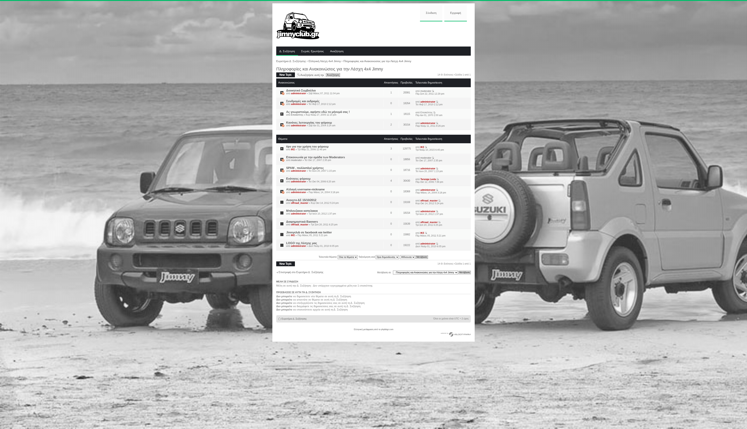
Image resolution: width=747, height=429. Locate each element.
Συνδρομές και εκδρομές (303, 101)
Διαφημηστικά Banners (302, 221)
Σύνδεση (431, 13)
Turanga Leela (428, 179)
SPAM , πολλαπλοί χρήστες (305, 168)
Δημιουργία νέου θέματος (285, 74)
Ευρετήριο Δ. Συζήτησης (291, 61)
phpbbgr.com (387, 329)
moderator (425, 91)
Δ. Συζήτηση (287, 51)
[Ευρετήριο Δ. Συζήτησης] (300, 25)
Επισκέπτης (297, 114)
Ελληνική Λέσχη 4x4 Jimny (325, 61)
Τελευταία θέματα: (328, 257)
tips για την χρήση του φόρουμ (307, 146)
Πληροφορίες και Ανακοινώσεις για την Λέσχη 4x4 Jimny (377, 61)
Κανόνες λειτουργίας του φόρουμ (309, 122)
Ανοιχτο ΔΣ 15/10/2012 (301, 200)
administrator (298, 93)
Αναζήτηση (337, 51)
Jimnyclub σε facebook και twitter (309, 232)
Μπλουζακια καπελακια (302, 210)
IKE (293, 149)
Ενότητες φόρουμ (298, 178)
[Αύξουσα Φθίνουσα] (414, 257)
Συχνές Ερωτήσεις (312, 51)
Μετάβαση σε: (384, 272)
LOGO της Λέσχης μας (301, 243)
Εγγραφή (455, 13)
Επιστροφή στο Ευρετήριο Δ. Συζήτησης (301, 272)
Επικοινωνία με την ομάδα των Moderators (315, 157)
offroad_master (299, 203)
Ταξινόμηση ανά (367, 257)
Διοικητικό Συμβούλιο (301, 90)
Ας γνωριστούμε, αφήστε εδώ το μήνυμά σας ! (318, 111)
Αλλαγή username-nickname (305, 189)
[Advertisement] (398, 33)
